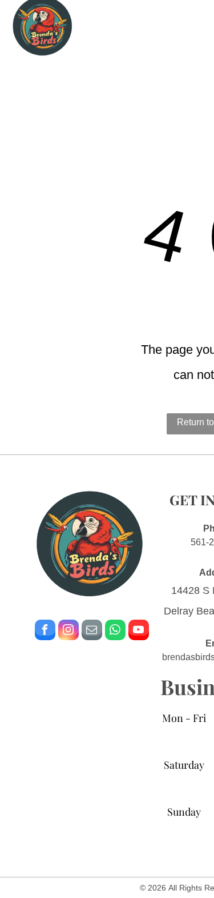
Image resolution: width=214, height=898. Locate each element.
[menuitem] (131, 52)
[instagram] (68, 631)
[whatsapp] (115, 631)
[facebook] (45, 631)
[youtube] (138, 631)
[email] (92, 631)
